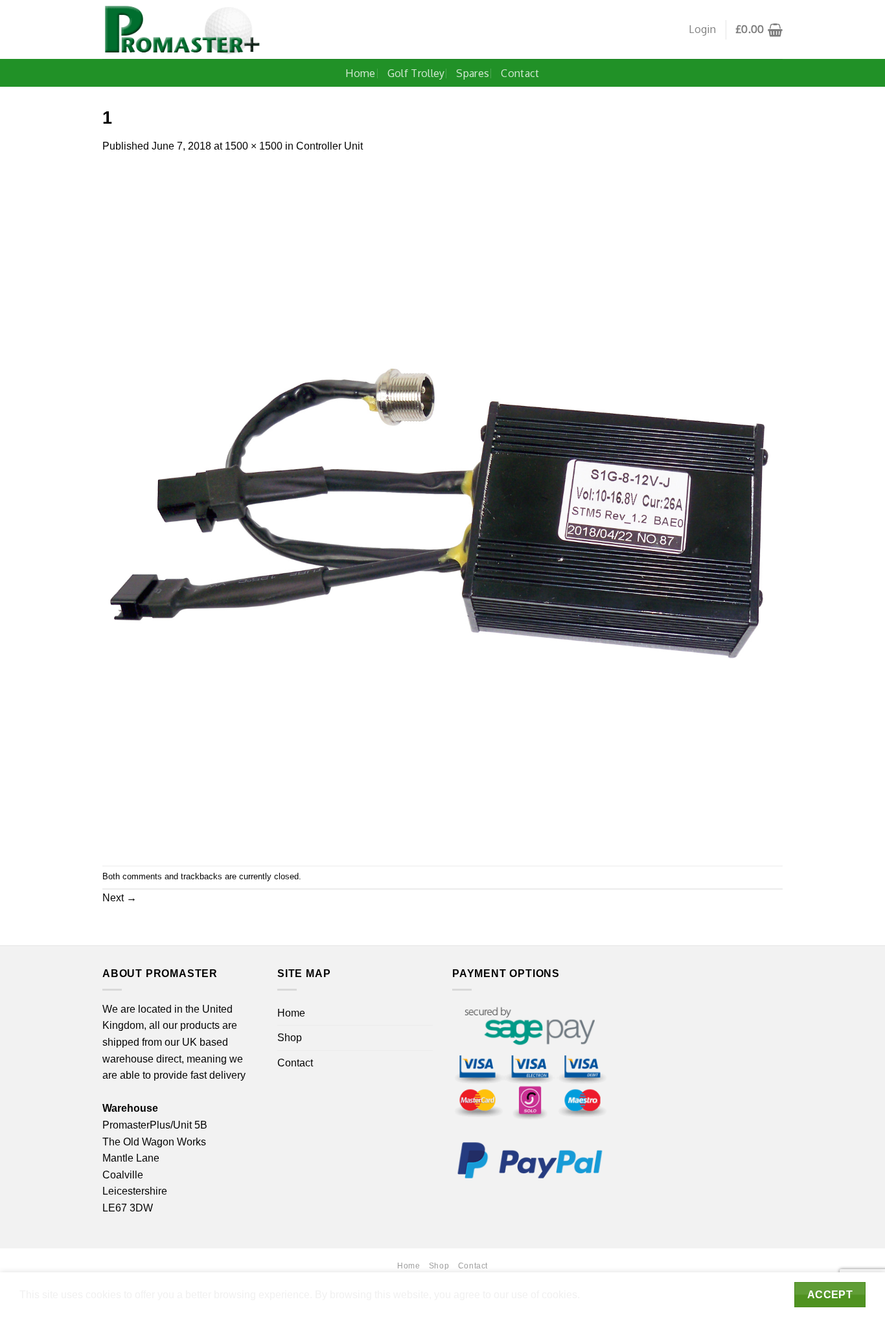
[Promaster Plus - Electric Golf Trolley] (182, 30)
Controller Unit (329, 146)
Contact (520, 73)
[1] (442, 509)
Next (119, 897)
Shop (289, 1037)
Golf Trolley (416, 73)
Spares (472, 73)
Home (360, 73)
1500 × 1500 (253, 146)
